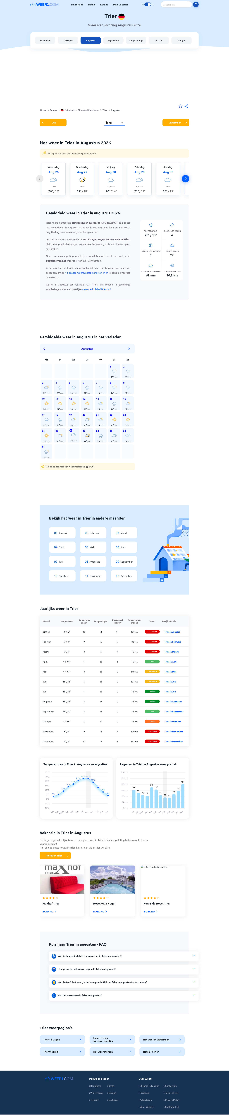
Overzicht (45, 40)
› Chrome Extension (149, 1085)
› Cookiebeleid (171, 1106)
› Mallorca (112, 1099)
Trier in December (173, 741)
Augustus (90, 40)
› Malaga (111, 1092)
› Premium (144, 1092)
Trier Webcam (51, 1051)
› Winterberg (96, 1092)
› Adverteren (145, 1099)
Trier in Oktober (172, 721)
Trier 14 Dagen (51, 1039)
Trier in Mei (170, 671)
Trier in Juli (170, 691)
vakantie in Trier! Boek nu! (96, 289)
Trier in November (173, 731)
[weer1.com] (44, 4)
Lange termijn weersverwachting (103, 1039)
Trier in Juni (170, 681)
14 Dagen (68, 40)
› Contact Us (170, 1085)
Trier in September (173, 711)
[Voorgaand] (39, 178)
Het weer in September (156, 1039)
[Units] (147, 4)
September (113, 40)
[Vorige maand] (45, 348)
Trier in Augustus (173, 701)
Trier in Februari (172, 641)
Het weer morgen (103, 1051)
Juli (54, 122)
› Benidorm (95, 1085)
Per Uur (159, 40)
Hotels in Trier (54, 855)
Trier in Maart (171, 651)
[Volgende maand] (129, 348)
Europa (104, 4)
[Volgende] (185, 178)
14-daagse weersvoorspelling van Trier (86, 272)
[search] (196, 4)
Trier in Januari (172, 631)
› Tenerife (94, 1099)
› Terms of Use (171, 1092)
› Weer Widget (146, 1106)
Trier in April (170, 661)
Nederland (77, 4)
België (91, 4)
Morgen (181, 40)
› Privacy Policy (171, 1099)
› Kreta (110, 1085)
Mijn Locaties (120, 4)
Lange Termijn (136, 40)
